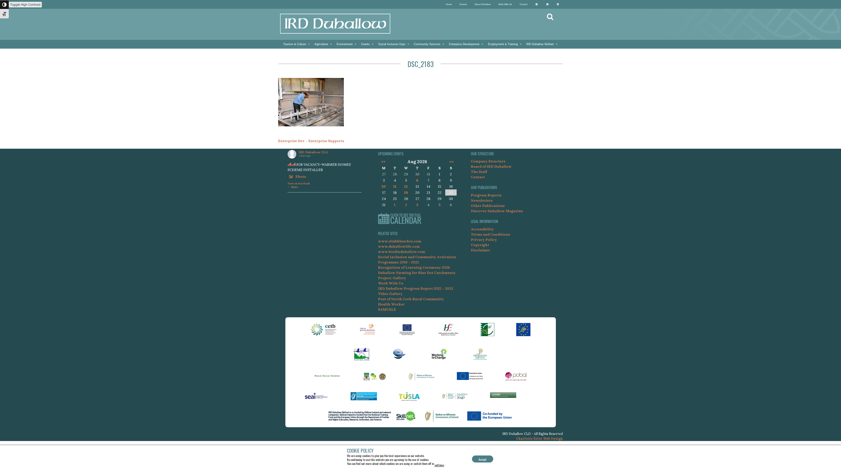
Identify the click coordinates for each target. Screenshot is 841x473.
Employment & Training (503, 44)
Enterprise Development (464, 44)
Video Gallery (390, 293)
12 (406, 186)
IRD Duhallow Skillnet (540, 44)
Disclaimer (480, 250)
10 (384, 186)
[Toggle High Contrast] (4, 4)
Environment (345, 44)
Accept (483, 459)
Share (294, 187)
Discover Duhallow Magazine (497, 211)
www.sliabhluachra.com (399, 241)
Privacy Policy (484, 239)
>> (451, 161)
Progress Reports (486, 195)
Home (449, 4)
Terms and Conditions (490, 234)
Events (463, 4)
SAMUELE (387, 309)
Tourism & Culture (294, 44)
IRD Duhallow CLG (313, 152)
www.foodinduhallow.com (401, 251)
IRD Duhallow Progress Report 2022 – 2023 (415, 288)
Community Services (427, 44)
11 (394, 186)
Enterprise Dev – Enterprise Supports (311, 141)
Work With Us (505, 4)
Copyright (480, 245)
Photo (300, 176)
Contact (524, 4)
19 (406, 192)
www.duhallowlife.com (399, 246)
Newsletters (482, 200)
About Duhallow (483, 4)
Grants (365, 44)
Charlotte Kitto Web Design (539, 439)
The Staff (479, 171)
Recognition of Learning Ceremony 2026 (414, 267)
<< (383, 161)
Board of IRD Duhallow (491, 166)
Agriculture (321, 44)
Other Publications (488, 205)
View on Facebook (299, 183)
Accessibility (482, 229)
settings (439, 465)
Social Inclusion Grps (391, 44)
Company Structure (488, 161)
